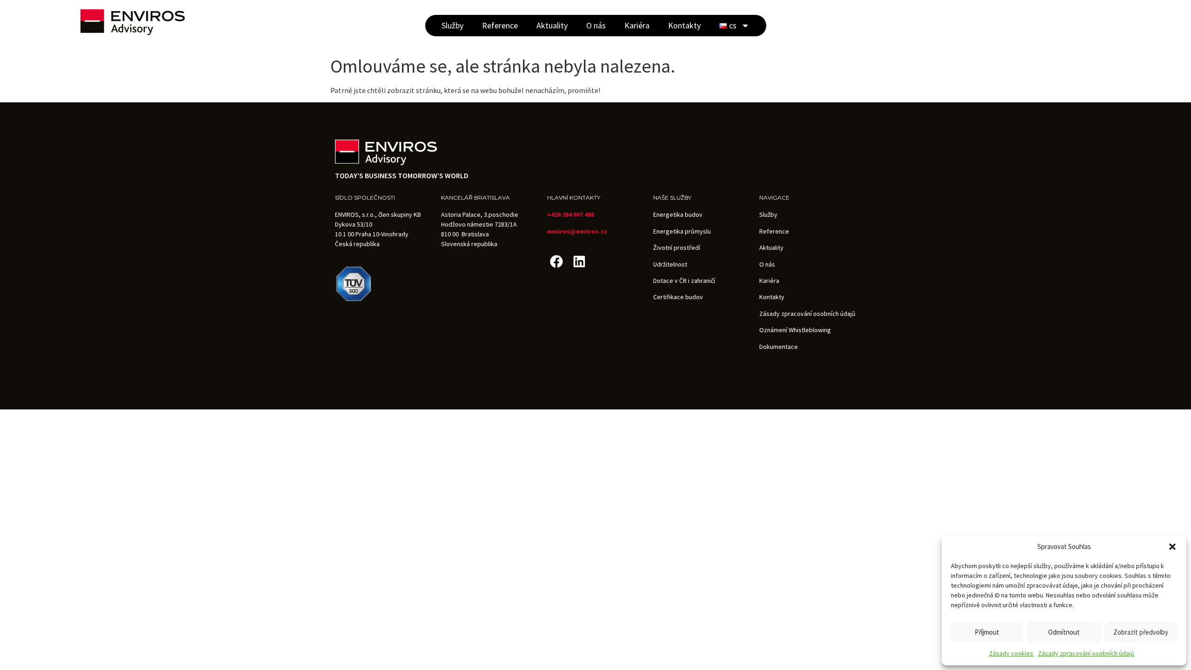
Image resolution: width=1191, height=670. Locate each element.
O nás (596, 25)
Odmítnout (1064, 632)
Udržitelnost (670, 264)
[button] (1172, 546)
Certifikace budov (678, 297)
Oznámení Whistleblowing (795, 330)
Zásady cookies (1011, 653)
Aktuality (552, 25)
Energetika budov (678, 214)
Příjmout (987, 632)
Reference (500, 25)
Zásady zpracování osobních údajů (1086, 653)
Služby (452, 25)
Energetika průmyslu (682, 231)
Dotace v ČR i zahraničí (684, 280)
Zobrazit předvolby (1140, 632)
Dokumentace (778, 346)
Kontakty (684, 25)
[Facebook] (556, 261)
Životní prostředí (676, 247)
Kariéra (636, 25)
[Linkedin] (579, 261)
